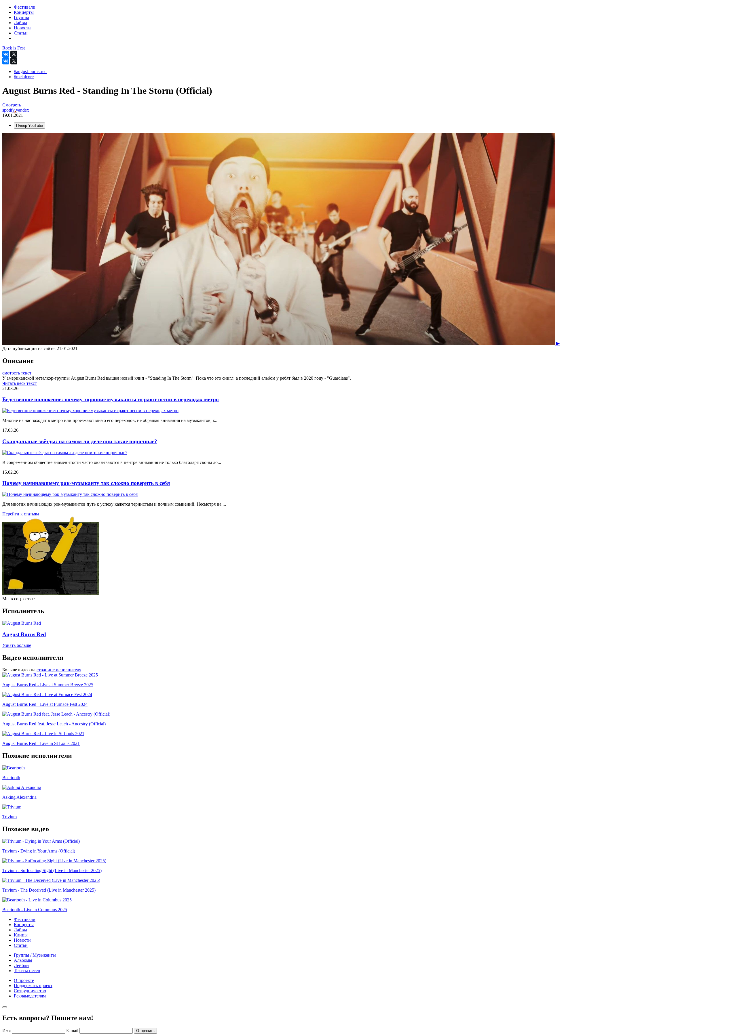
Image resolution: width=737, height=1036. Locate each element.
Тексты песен (27, 970)
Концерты (24, 924)
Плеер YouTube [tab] (29, 125)
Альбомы (23, 960)
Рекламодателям (30, 995)
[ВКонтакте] (5, 54)
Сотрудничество (30, 990)
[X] (13, 54)
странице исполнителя (59, 669)
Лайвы (20, 929)
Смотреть (11, 104)
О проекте (24, 980)
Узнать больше (16, 645)
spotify (9, 110)
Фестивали (24, 919)
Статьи (21, 945)
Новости (22, 940)
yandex (22, 110)
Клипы (21, 934)
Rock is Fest (13, 47)
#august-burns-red (30, 71)
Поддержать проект (33, 985)
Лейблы (21, 965)
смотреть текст (16, 372)
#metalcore (24, 76)
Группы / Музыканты (35, 955)
